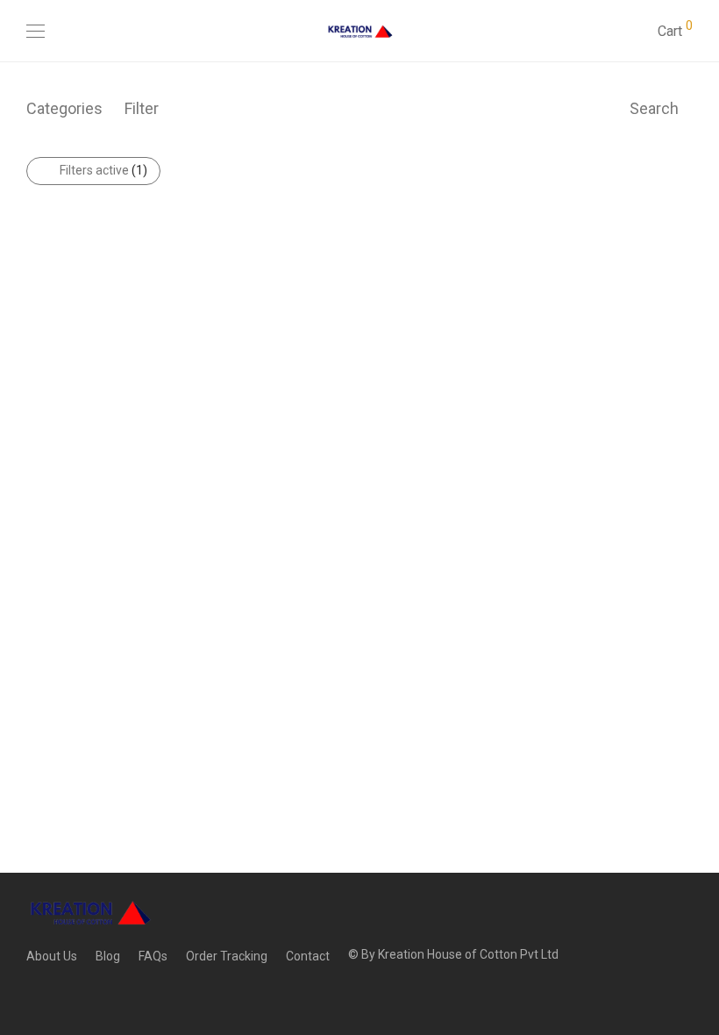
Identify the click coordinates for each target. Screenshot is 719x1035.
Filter (142, 108)
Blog (108, 956)
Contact (308, 956)
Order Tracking (226, 956)
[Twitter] (86, 995)
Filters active (103, 170)
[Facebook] (31, 995)
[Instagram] (58, 995)
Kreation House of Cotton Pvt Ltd (468, 954)
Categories (64, 108)
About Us (51, 956)
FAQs (153, 956)
